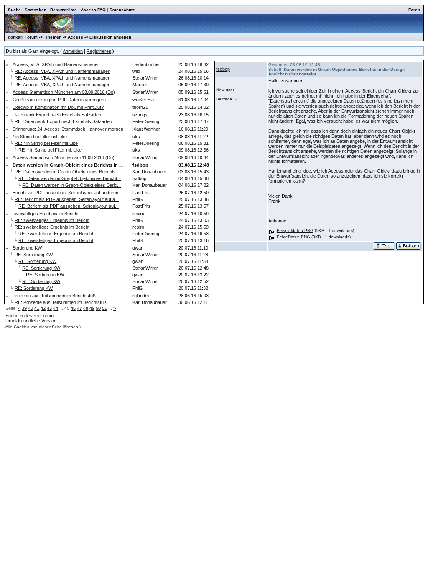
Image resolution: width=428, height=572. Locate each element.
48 (85, 308)
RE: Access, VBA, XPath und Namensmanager (62, 84)
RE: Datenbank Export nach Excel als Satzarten (63, 121)
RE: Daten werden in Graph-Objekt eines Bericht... (69, 178)
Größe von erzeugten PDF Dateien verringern (59, 99)
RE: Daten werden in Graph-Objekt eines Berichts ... (68, 171)
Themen (53, 37)
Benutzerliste (63, 10)
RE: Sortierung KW (34, 254)
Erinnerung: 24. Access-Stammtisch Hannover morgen (68, 128)
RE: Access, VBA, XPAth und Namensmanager (62, 71)
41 (36, 308)
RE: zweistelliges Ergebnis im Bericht (52, 220)
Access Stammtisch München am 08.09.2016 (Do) (64, 92)
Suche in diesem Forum (29, 315)
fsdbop (223, 69)
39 (24, 308)
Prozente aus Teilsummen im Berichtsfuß (54, 295)
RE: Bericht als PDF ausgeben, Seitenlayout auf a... (67, 199)
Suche (14, 10)
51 (104, 308)
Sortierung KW (27, 247)
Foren (414, 10)
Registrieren (99, 51)
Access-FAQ (93, 10)
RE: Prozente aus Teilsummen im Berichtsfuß (61, 302)
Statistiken (35, 10)
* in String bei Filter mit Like (40, 136)
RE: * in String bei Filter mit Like (46, 143)
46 (73, 308)
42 (43, 308)
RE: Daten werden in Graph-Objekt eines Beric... (71, 185)
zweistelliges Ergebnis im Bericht (46, 213)
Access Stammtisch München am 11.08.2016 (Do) (64, 157)
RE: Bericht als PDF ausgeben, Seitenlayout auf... (68, 206)
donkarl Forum (23, 37)
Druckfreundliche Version (30, 320)
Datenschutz (122, 10)
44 (55, 308)
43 (49, 308)
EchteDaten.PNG (293, 236)
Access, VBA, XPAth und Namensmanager (56, 64)
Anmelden (73, 51)
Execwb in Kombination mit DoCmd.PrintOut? (58, 107)
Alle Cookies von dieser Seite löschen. (42, 327)
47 (79, 308)
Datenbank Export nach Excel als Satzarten (57, 114)
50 (98, 308)
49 (91, 308)
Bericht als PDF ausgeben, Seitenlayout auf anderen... (67, 192)
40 (30, 308)
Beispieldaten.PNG (295, 230)
